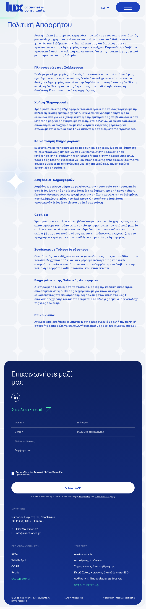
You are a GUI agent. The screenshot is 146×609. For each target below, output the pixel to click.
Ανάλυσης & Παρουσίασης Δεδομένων (98, 578)
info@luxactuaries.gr (121, 326)
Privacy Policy (84, 497)
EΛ (103, 8)
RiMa (14, 554)
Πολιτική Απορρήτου (73, 598)
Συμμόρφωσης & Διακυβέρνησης (94, 566)
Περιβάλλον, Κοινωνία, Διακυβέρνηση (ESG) (101, 572)
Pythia (15, 572)
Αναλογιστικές (83, 554)
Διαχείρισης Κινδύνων (88, 560)
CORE (15, 566)
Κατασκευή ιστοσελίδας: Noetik (119, 598)
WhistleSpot (18, 560)
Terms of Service (102, 497)
